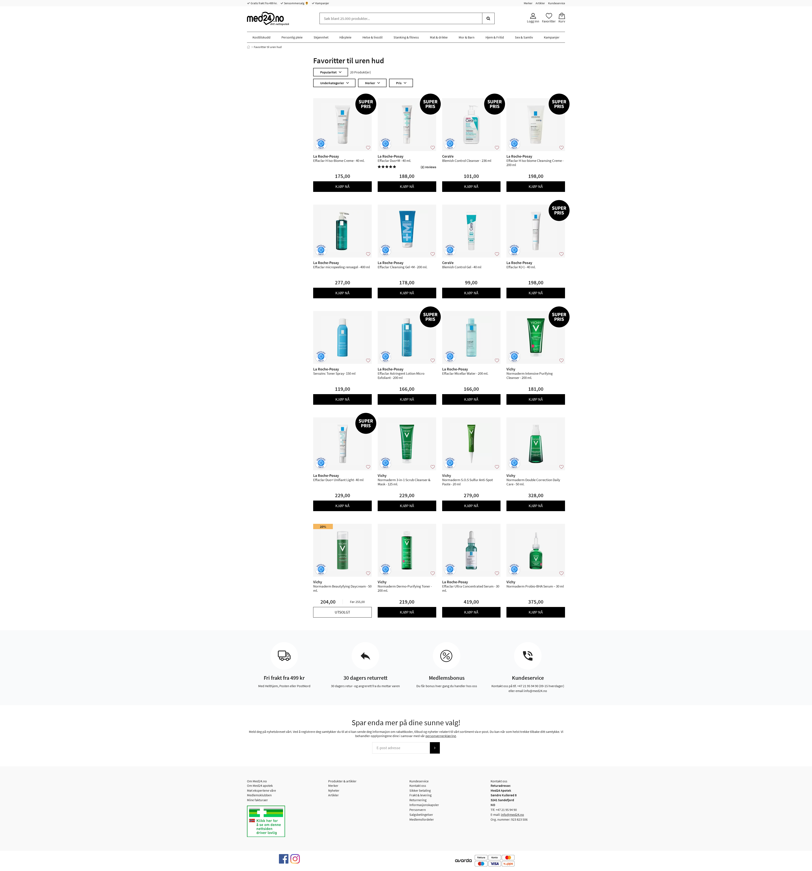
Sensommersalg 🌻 (296, 3)
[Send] (435, 748)
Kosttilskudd (261, 37)
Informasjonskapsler (424, 805)
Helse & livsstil (372, 37)
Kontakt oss (417, 785)
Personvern (417, 810)
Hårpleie (345, 37)
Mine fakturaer (257, 800)
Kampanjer (322, 3)
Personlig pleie (292, 37)
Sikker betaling (420, 790)
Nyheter (333, 790)
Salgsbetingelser (421, 814)
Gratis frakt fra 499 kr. (263, 3)
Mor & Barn (467, 37)
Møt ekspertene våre (261, 790)
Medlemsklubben (259, 795)
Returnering (418, 800)
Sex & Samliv (524, 37)
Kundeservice (556, 3)
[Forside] (248, 47)
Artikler (540, 3)
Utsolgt (342, 612)
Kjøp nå (342, 186)
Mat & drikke (439, 37)
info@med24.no (512, 814)
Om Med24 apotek (260, 785)
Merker (528, 3)
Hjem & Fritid (495, 37)
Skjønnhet (321, 37)
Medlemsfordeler (421, 819)
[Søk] (488, 18)
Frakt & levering (420, 795)
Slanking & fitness (406, 37)
